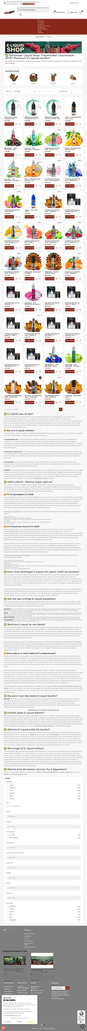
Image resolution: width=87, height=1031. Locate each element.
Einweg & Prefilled (29, 933)
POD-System (55, 734)
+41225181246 (37, 993)
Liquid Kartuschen (29, 947)
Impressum (7, 989)
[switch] (81, 1022)
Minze (39, 772)
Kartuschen (27, 936)
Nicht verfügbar (44, 837)
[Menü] (84, 1012)
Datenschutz (7, 993)
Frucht (34, 83)
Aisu (80, 686)
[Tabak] (14, 77)
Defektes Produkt (23, 992)
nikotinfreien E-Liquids (40, 478)
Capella (6, 688)
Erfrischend (44, 788)
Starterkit (33, 734)
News (22, 971)
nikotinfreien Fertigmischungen (43, 726)
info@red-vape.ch (38, 990)
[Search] (20, 14)
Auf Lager (44, 835)
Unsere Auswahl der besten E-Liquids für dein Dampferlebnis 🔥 (43, 969)
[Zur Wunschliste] (19, 124)
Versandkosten (8, 991)
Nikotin (44, 796)
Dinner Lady (56, 686)
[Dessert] (73, 77)
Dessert (73, 83)
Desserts (6, 774)
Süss (44, 917)
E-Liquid (26, 938)
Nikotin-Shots (28, 941)
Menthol (56, 772)
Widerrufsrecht (22, 990)
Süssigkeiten (44, 920)
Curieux (76, 686)
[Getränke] (53, 77)
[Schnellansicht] (14, 111)
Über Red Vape (8, 986)
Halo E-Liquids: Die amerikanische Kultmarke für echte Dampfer (14, 969)
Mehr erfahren (8, 981)
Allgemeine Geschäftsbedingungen (25, 987)
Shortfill (44, 798)
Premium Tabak (16, 774)
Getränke (53, 83)
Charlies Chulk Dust (67, 686)
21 (77, 409)
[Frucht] (33, 77)
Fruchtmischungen (47, 772)
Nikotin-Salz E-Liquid (28, 944)
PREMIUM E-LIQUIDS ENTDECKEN (43, 710)
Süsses (67, 772)
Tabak (14, 83)
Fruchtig (44, 909)
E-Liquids (17, 971)
